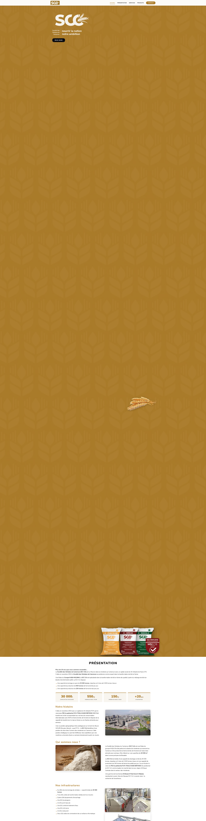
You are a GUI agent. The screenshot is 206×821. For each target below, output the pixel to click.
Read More (59, 40)
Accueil (112, 3)
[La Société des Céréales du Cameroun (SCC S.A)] (55, 3)
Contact (151, 3)
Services (132, 3)
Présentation (122, 3)
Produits (140, 3)
